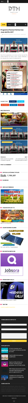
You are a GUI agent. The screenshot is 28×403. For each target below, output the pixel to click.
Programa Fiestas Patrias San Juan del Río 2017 (13, 149)
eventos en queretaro (8, 34)
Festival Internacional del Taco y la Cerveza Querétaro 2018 (14, 122)
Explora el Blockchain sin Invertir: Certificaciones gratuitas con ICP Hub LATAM (17, 363)
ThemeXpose (11, 396)
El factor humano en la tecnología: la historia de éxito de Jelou (17, 350)
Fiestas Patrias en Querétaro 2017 (11, 136)
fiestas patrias (17, 34)
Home (3, 24)
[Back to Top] (14, 401)
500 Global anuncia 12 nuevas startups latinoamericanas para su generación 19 (17, 370)
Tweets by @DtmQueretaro (8, 307)
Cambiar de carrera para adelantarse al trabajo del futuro (16, 377)
